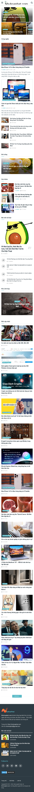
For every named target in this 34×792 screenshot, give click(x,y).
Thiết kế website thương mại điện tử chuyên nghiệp (19, 273)
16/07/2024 (13, 122)
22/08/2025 (4, 420)
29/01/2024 (11, 171)
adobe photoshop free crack (9, 722)
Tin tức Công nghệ (8, 63)
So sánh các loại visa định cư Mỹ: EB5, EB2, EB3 (15, 343)
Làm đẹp (6, 163)
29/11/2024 (4, 566)
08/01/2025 (10, 69)
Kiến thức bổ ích (8, 634)
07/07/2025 (4, 725)
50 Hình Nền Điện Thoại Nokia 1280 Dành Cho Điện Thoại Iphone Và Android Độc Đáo (21, 136)
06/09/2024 (10, 108)
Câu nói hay (6, 684)
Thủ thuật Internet (9, 100)
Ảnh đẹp (5, 12)
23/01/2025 (4, 470)
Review (5, 558)
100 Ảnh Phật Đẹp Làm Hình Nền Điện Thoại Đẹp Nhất (19, 259)
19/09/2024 (4, 690)
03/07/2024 (13, 130)
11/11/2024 (4, 642)
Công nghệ (6, 742)
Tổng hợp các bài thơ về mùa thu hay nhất (13, 687)
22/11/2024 (23, 199)
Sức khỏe (5, 184)
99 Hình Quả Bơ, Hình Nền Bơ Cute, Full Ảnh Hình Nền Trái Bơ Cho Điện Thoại (14, 17)
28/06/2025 (4, 445)
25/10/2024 (4, 667)
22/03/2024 (13, 140)
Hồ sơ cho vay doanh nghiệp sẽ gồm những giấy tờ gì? (17, 539)
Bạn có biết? (6, 339)
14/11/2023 (23, 209)
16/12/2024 (4, 541)
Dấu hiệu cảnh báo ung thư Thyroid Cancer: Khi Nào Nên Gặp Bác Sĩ (23, 186)
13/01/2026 (4, 370)
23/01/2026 (4, 345)
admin (4, 69)
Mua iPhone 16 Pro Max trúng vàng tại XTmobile (15, 67)
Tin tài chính (7, 387)
